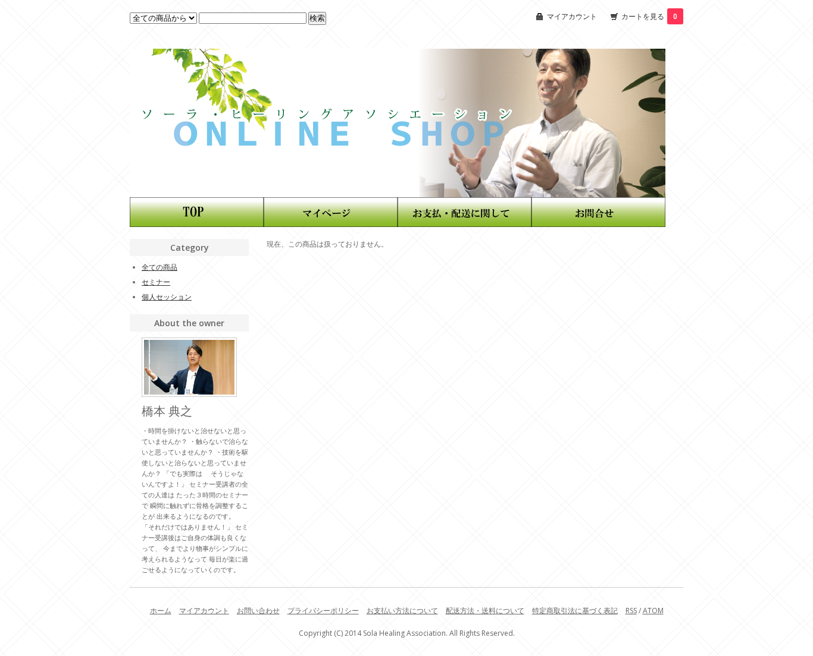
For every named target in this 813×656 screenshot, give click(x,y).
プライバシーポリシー (323, 610)
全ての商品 (159, 267)
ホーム (160, 610)
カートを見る (649, 16)
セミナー (156, 282)
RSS (631, 610)
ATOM (653, 610)
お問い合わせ (258, 610)
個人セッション (167, 297)
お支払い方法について (402, 610)
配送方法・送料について (485, 610)
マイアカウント (572, 16)
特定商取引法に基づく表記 (575, 610)
